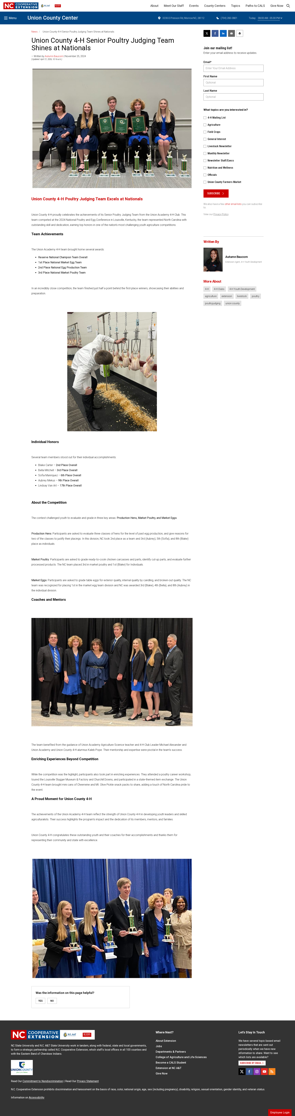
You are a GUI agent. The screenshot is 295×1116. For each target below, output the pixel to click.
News (34, 31)
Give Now (276, 5)
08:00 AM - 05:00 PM (269, 18)
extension (227, 296)
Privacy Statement (88, 1081)
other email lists (233, 204)
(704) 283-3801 (229, 18)
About (154, 5)
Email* (207, 62)
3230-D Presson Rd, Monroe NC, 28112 (183, 18)
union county (233, 303)
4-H (207, 289)
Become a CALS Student (171, 1062)
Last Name (210, 90)
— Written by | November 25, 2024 (58, 56)
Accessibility (36, 1097)
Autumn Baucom (54, 56)
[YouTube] (264, 1071)
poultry (255, 296)
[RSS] (272, 1071)
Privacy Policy (221, 214)
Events (194, 5)
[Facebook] (249, 1071)
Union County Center (52, 17)
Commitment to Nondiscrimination (43, 1081)
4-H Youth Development (242, 289)
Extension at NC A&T (168, 1068)
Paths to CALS (255, 5)
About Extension (166, 1040)
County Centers (215, 5)
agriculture (210, 296)
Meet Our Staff (174, 5)
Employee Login (280, 1112)
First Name (210, 76)
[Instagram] (257, 1071)
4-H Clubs (219, 289)
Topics (235, 5)
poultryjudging (212, 303)
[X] (241, 1071)
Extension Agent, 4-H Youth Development (243, 262)
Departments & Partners (171, 1051)
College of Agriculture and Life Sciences (181, 1057)
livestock (242, 296)
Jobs (159, 1046)
